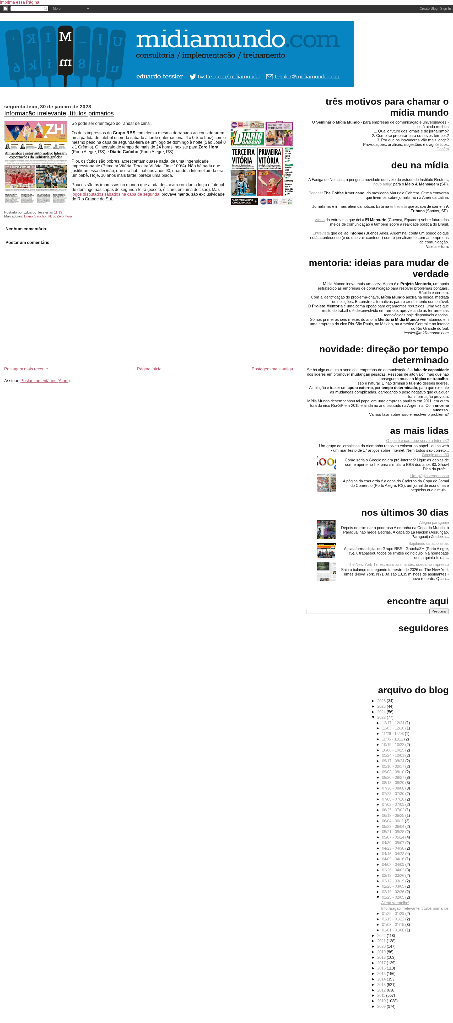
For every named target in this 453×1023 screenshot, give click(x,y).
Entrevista (321, 233)
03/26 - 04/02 (393, 870)
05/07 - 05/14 (393, 837)
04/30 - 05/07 (393, 842)
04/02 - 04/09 (393, 864)
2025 (382, 706)
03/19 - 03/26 (393, 875)
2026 (382, 701)
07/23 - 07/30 (393, 793)
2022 (382, 935)
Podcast (316, 193)
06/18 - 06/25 (393, 815)
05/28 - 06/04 (393, 826)
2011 (381, 995)
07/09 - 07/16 (393, 799)
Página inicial (150, 369)
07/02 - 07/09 (393, 804)
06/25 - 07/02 (393, 810)
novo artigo (382, 184)
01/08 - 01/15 (393, 924)
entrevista (398, 206)
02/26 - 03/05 (393, 886)
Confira (442, 149)
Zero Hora (64, 216)
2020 (382, 946)
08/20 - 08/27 (393, 777)
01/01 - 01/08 (393, 930)
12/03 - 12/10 (393, 728)
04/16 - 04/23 (393, 853)
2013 (382, 984)
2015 (382, 973)
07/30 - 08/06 (393, 788)
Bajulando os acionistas (428, 543)
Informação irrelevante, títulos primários (59, 113)
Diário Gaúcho (35, 216)
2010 (382, 1001)
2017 (382, 963)
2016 (382, 968)
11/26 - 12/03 (393, 733)
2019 (382, 952)
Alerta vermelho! (395, 903)
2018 (382, 957)
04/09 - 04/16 (393, 859)
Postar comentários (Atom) (45, 381)
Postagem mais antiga (272, 369)
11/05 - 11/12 (393, 739)
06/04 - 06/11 (393, 821)
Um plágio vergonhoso (429, 475)
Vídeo (320, 219)
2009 (382, 1006)
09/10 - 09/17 (393, 766)
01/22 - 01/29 (393, 913)
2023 (382, 717)
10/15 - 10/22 (393, 744)
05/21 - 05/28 (393, 831)
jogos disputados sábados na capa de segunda (115, 194)
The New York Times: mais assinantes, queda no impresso (398, 564)
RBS (51, 216)
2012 (382, 990)
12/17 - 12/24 (393, 723)
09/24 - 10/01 (393, 755)
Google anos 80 (435, 454)
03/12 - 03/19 (393, 881)
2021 (382, 941)
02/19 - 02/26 (393, 891)
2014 (382, 979)
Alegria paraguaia (434, 522)
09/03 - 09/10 (393, 772)
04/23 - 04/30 (393, 848)
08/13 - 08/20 (393, 782)
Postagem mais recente (26, 369)
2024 (382, 712)
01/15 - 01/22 (393, 919)
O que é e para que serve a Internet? (417, 440)
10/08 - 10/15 (393, 750)
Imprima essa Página (19, 2)
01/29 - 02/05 (393, 897)
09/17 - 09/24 (393, 761)
